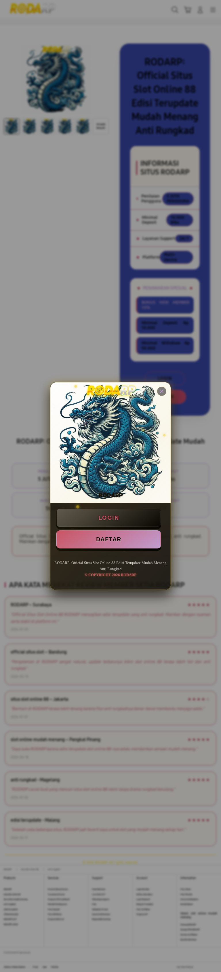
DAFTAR (108, 539)
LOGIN (108, 518)
